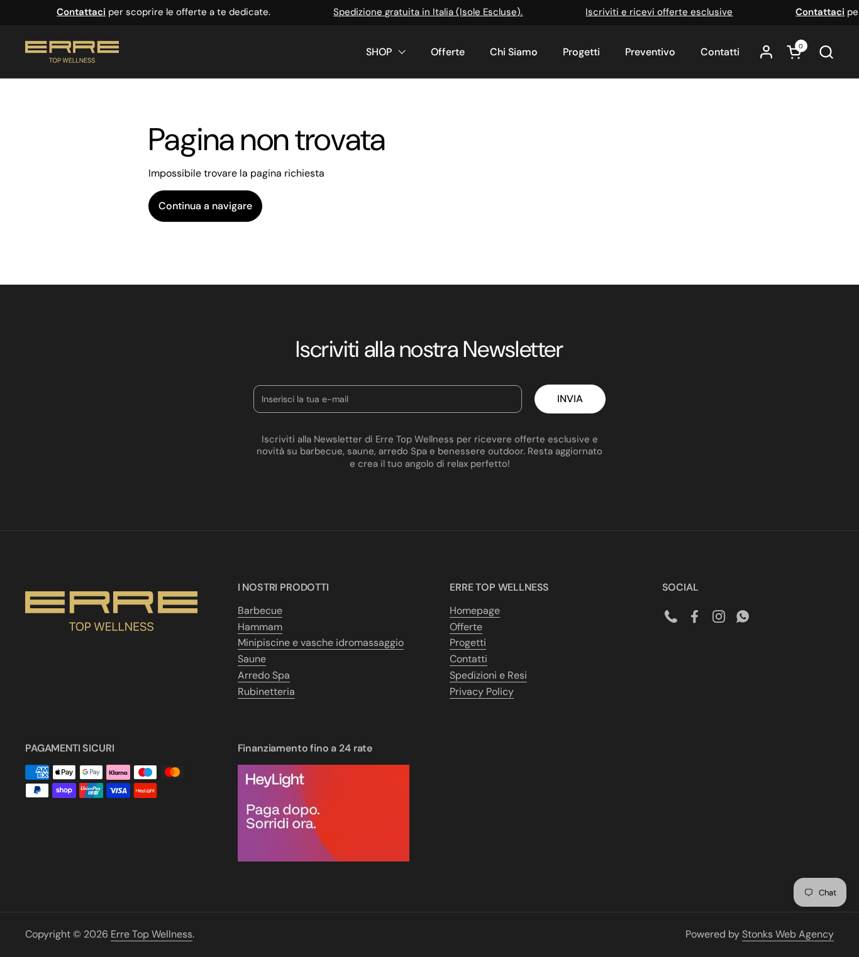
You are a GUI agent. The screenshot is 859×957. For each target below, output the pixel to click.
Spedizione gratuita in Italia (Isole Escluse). (422, 12)
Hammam (260, 626)
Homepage (475, 610)
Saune (252, 658)
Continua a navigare (205, 205)
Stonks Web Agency (788, 934)
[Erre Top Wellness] (72, 52)
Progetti (468, 642)
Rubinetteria (266, 691)
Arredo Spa (264, 675)
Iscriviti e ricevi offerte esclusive (653, 12)
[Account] (766, 52)
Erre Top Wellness (151, 934)
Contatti (468, 658)
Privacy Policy (482, 691)
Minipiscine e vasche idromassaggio (321, 642)
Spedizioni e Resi (488, 675)
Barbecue (260, 610)
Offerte (466, 626)
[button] (826, 52)
